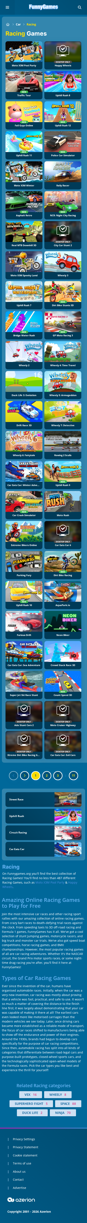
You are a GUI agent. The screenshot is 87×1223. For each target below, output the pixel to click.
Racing (31, 24)
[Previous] (13, 775)
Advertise (19, 1188)
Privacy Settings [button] (24, 1139)
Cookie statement (25, 1155)
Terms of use (22, 1163)
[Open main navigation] (7, 7)
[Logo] (43, 7)
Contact (18, 1180)
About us (19, 1172)
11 (73, 775)
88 (74, 1104)
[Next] (24, 775)
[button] (79, 7)
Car (18, 24)
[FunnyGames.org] (7, 24)
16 (35, 1094)
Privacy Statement (25, 1147)
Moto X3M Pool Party (49, 882)
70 (69, 1113)
